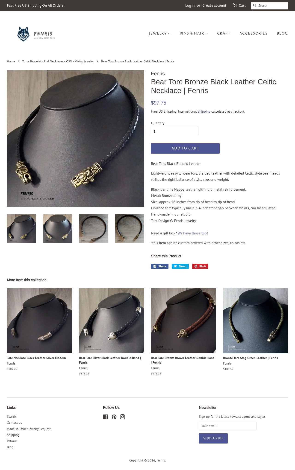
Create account (214, 5)
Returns (12, 441)
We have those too (192, 233)
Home (11, 62)
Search (11, 417)
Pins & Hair (192, 33)
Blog (282, 33)
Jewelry (158, 33)
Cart (242, 5)
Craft (223, 33)
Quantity (157, 123)
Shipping (204, 111)
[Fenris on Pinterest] (114, 418)
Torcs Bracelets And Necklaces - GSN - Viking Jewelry (58, 62)
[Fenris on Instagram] (122, 418)
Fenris (160, 460)
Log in (190, 5)
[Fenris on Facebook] (105, 418)
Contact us (14, 422)
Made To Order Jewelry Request (29, 429)
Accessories (253, 33)
